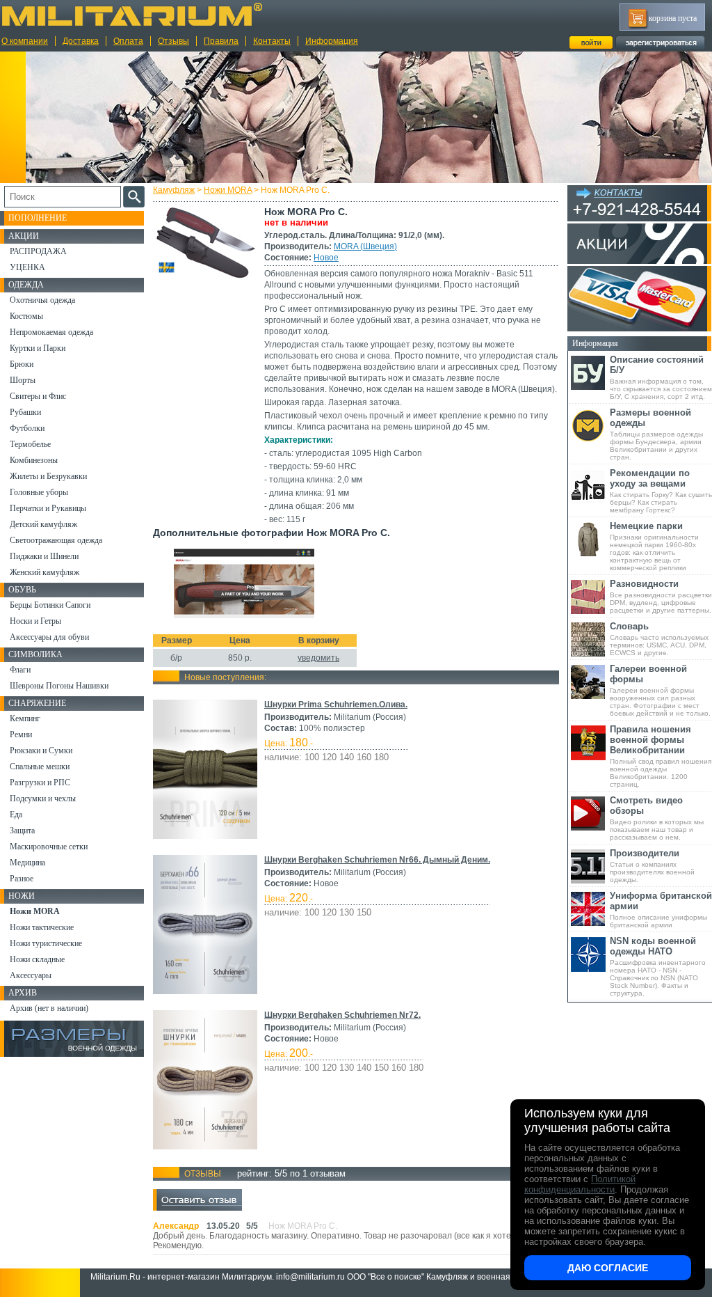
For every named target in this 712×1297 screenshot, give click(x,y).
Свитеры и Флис (38, 396)
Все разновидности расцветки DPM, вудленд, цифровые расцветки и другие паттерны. (661, 596)
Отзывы (173, 41)
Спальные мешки (40, 766)
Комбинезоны (34, 460)
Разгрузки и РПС (40, 782)
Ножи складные (37, 959)
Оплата (128, 41)
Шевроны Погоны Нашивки (59, 686)
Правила (221, 41)
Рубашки (25, 412)
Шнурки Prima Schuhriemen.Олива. (335, 704)
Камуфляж (174, 190)
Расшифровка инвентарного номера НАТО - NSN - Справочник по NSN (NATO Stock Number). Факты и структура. (658, 966)
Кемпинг (25, 718)
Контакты (272, 41)
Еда (16, 814)
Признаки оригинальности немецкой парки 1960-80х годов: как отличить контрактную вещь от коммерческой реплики (654, 546)
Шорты (22, 380)
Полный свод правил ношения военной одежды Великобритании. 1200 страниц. (660, 756)
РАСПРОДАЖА (38, 251)
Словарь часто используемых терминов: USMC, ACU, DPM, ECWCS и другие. (659, 639)
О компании (24, 41)
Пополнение (37, 218)
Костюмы (26, 316)
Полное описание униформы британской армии (661, 909)
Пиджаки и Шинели (44, 556)
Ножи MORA (228, 190)
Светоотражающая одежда (56, 540)
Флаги (20, 670)
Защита (22, 830)
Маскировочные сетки (49, 846)
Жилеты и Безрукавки (48, 476)
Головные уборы (39, 492)
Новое (326, 257)
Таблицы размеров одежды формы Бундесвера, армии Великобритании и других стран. (656, 434)
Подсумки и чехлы (43, 798)
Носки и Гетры (35, 621)
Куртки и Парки (37, 348)
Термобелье (30, 444)
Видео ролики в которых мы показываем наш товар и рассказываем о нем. (657, 818)
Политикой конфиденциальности (580, 1184)
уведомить (318, 658)
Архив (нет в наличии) (49, 1008)
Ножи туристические (46, 943)
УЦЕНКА (27, 267)
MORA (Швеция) (365, 246)
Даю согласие (607, 1267)
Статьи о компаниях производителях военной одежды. (652, 865)
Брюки (21, 364)
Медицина (27, 862)
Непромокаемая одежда (51, 332)
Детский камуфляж (43, 524)
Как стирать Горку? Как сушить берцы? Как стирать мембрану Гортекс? (661, 491)
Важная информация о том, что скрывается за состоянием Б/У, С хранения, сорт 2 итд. (661, 377)
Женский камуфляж (44, 572)
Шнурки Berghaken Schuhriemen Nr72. (342, 1015)
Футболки (27, 428)
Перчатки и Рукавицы (48, 508)
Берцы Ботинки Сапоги (50, 605)
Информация (331, 41)
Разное (21, 878)
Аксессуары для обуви (49, 637)
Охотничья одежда (42, 300)
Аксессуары (30, 975)
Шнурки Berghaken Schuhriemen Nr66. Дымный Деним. (377, 860)
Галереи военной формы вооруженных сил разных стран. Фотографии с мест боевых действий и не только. (660, 690)
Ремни (21, 734)
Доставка (81, 41)
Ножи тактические (42, 927)
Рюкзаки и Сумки (41, 750)
